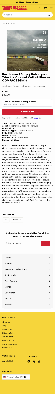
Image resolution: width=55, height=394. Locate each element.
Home (4, 23)
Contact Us (7, 329)
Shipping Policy (8, 333)
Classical (17, 220)
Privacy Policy (8, 340)
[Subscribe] (45, 243)
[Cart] (45, 8)
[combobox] (27, 15)
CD (6, 220)
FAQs (4, 326)
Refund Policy (8, 337)
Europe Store (32, 2)
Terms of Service (9, 344)
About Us (6, 322)
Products (14, 23)
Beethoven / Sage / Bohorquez (16, 86)
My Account (7, 348)
